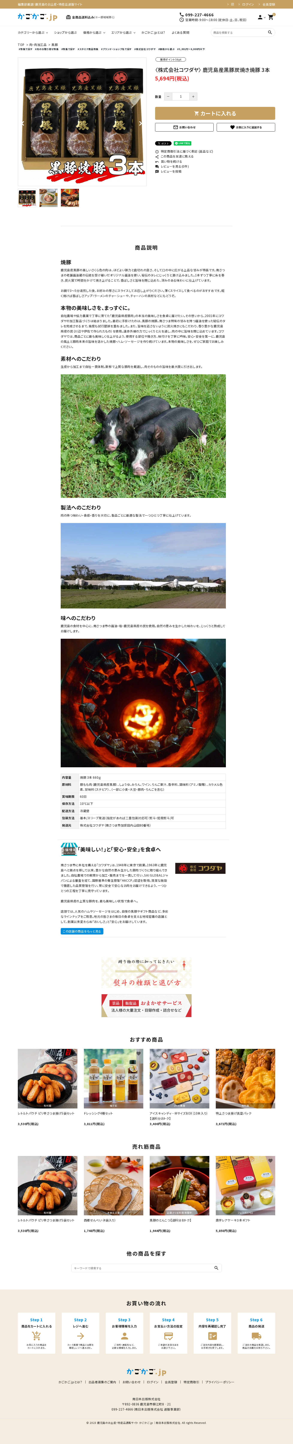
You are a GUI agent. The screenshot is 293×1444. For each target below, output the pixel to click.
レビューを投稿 (168, 171)
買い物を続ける (168, 161)
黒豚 (54, 44)
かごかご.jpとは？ (153, 32)
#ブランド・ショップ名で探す (116, 49)
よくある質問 (180, 32)
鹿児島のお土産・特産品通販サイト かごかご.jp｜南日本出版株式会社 (138, 1422)
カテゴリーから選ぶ (31, 32)
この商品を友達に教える (174, 156)
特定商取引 (191, 1382)
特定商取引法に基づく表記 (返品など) (184, 151)
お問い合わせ (184, 127)
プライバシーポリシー (219, 1382)
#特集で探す (25, 49)
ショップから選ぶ (65, 32)
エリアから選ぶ (121, 32)
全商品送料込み (90, 17)
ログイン (248, 4)
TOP (21, 44)
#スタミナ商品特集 (88, 49)
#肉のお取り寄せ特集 (47, 49)
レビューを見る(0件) (172, 166)
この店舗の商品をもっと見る (82, 931)
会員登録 (269, 4)
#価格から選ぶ (166, 49)
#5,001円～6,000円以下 (191, 49)
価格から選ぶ (92, 32)
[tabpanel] (82, 121)
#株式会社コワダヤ (145, 49)
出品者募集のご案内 (102, 1382)
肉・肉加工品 (38, 44)
